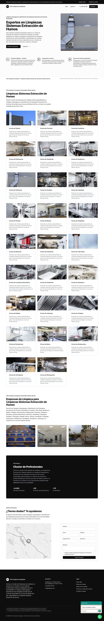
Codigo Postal (66, 538)
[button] (28, 541)
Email (64, 532)
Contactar (92, 6)
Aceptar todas (82, 2)
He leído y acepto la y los (78, 553)
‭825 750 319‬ (84, 6)
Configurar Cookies (81, 591)
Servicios (72, 6)
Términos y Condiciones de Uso (84, 589)
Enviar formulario (79, 557)
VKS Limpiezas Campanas (17, 6)
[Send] (99, 611)
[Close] (100, 603)
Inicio (66, 6)
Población (83, 538)
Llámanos (25, 46)
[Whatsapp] (100, 617)
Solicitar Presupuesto (12, 46)
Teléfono (82, 532)
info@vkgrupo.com (50, 588)
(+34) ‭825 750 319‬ (49, 586)
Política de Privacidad (79, 552)
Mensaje (65, 544)
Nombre (65, 526)
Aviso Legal (79, 582)
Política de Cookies (81, 584)
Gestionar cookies (93, 2)
